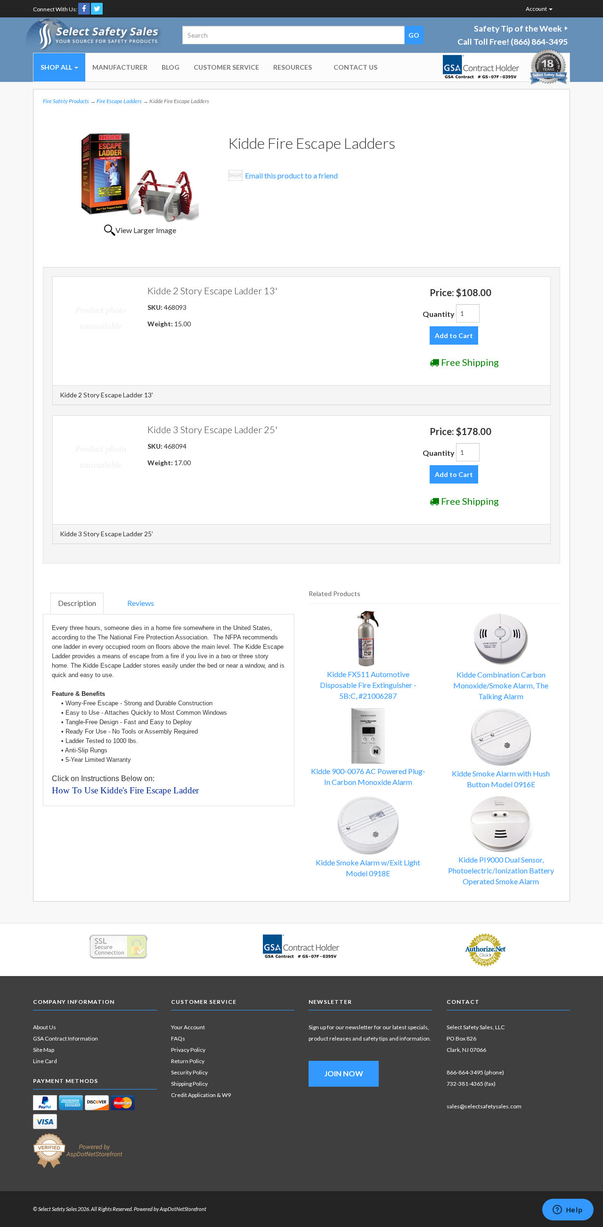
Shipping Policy (189, 1083)
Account (537, 8)
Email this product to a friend (291, 175)
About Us (44, 1027)
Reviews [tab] (140, 602)
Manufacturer (119, 67)
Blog (170, 67)
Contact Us (355, 67)
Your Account (188, 1027)
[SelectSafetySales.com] (95, 35)
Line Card (45, 1061)
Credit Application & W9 (201, 1094)
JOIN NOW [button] (343, 1073)
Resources (292, 67)
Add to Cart (454, 335)
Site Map (43, 1049)
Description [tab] (77, 602)
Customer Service (226, 67)
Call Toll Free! (512, 42)
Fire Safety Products (66, 101)
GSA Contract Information (65, 1038)
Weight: (160, 324)
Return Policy (187, 1061)
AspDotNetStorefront (183, 1209)
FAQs (178, 1038)
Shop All (57, 67)
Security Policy (189, 1072)
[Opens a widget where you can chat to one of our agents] (568, 1210)
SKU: (155, 307)
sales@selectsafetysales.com (484, 1106)
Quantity (439, 313)
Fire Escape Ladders (119, 101)
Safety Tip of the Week (518, 28)
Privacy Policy (188, 1049)
